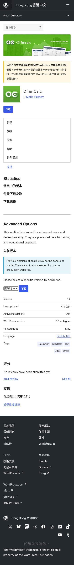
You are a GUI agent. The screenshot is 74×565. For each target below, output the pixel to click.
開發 (10, 149)
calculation (43, 344)
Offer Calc (32, 91)
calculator (57, 344)
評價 (10, 131)
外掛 (41, 437)
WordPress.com (15, 484)
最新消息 (8, 431)
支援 (9, 167)
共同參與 (44, 455)
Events (43, 461)
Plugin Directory (12, 15)
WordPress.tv (13, 473)
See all (66, 378)
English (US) (64, 336)
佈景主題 (44, 431)
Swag (44, 473)
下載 (8, 109)
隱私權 (7, 444)
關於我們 (8, 425)
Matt (8, 490)
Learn (6, 455)
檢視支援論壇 (11, 404)
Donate (45, 467)
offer (57, 351)
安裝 (10, 140)
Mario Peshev (35, 97)
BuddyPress (12, 502)
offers (66, 351)
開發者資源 (10, 467)
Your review (10, 378)
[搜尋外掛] (39, 27)
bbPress (10, 496)
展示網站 (44, 425)
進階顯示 (12, 157)
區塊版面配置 (47, 444)
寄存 (6, 437)
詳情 (10, 122)
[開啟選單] (68, 5)
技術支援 (8, 461)
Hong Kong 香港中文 (25, 518)
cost (67, 344)
